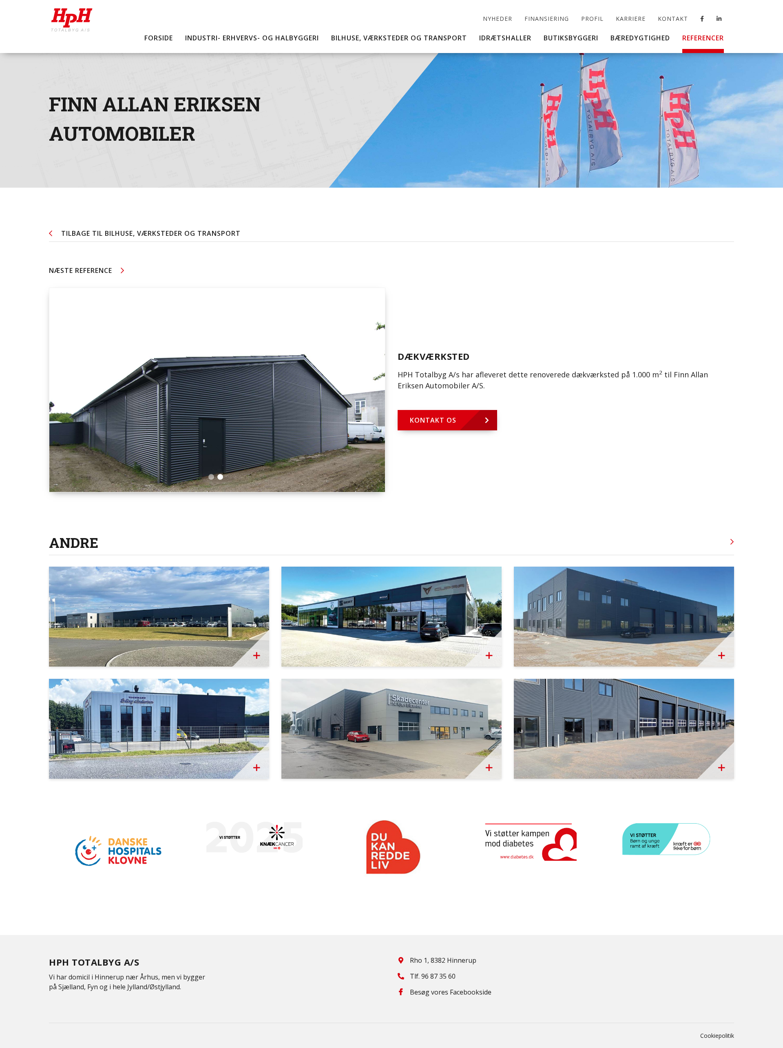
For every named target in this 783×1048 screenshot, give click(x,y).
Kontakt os (433, 420)
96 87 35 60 (438, 976)
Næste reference (80, 270)
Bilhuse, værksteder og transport (151, 233)
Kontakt (673, 18)
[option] (117, 851)
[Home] (72, 14)
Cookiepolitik (717, 1035)
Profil (592, 18)
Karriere (631, 18)
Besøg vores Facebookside (450, 992)
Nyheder (497, 18)
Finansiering (546, 18)
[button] (211, 477)
